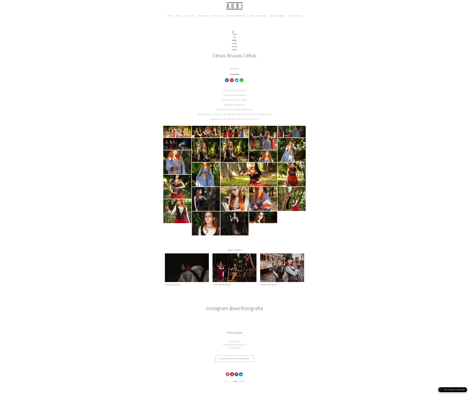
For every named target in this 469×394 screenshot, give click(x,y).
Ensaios (179, 16)
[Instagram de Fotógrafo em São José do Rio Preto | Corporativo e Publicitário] (228, 374)
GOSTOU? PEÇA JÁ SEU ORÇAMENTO (235, 358)
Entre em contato (295, 16)
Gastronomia (204, 16)
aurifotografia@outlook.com (234, 344)
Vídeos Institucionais (258, 16)
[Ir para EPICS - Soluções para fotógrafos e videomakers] (234, 381)
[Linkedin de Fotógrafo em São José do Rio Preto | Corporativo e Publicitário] (241, 374)
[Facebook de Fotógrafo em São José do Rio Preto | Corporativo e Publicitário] (236, 374)
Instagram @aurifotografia (234, 308)
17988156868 (235, 341)
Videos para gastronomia (236, 16)
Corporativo (190, 16)
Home (169, 16)
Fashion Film (217, 16)
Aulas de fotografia (277, 16)
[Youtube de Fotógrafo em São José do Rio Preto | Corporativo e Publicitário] (232, 374)
